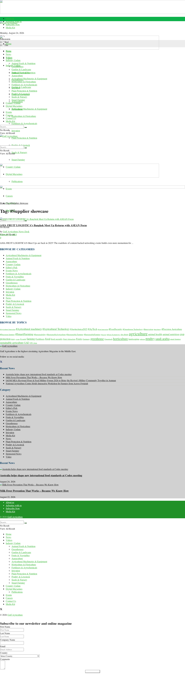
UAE (26, 342)
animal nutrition (171, 334)
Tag (8, 203)
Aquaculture (17, 75)
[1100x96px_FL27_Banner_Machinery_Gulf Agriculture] (79, 48)
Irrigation (16, 130)
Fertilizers (40, 338)
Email (2, 646)
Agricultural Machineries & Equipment (29, 108)
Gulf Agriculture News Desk (16, 231)
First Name (5, 626)
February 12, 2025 (8, 234)
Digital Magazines (14, 105)
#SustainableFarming (92, 334)
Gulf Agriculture (15, 516)
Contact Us (11, 118)
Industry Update (13, 60)
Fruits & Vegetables (21, 72)
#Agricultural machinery (29, 329)
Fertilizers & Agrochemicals (24, 123)
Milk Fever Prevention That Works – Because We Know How (34, 377)
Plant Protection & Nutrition (24, 137)
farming (31, 339)
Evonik (23, 339)
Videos (9, 57)
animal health (155, 334)
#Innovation (148, 329)
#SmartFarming (24, 334)
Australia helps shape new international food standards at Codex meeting (39, 374)
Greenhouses (17, 66)
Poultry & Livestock (21, 145)
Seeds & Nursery (19, 152)
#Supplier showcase (19, 203)
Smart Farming (18, 159)
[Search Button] (25, 220)
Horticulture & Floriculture (24, 116)
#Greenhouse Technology (133, 329)
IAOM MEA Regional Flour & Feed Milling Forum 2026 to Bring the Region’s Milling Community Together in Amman (61, 380)
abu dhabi (124, 334)
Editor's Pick (11, 267)
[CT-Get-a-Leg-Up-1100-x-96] (92, 187)
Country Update (13, 102)
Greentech (108, 339)
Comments (5, 659)
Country (4, 652)
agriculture (138, 333)
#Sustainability (40, 334)
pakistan (142, 339)
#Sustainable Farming (74, 334)
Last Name (5, 633)
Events (9, 112)
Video (8, 316)
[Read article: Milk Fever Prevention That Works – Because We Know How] (92, 484)
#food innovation (103, 329)
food (47, 339)
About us (10, 18)
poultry (150, 338)
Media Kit (10, 27)
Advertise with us (14, 505)
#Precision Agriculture (172, 329)
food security (57, 338)
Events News (12, 270)
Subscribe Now (13, 24)
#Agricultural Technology (56, 329)
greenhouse (97, 339)
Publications (17, 181)
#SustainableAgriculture (56, 334)
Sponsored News (13, 313)
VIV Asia (33, 343)
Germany (86, 339)
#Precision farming (7, 334)
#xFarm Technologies (113, 335)
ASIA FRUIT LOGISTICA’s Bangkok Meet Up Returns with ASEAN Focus (43, 225)
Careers (9, 115)
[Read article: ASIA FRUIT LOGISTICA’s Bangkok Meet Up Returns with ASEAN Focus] (92, 219)
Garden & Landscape (21, 87)
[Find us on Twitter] (1, 361)
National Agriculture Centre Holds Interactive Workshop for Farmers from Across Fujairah (47, 383)
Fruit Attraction (69, 339)
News (8, 54)
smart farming (175, 339)
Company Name (7, 639)
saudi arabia (162, 339)
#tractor (103, 335)
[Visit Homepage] (92, 28)
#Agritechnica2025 (78, 329)
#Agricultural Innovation (7, 329)
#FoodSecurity (115, 329)
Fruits (79, 339)
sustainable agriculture (12, 342)
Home (8, 43)
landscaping (133, 338)
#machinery (157, 329)
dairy (13, 339)
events (18, 339)
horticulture (120, 338)
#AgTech (92, 329)
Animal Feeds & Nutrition (23, 63)
